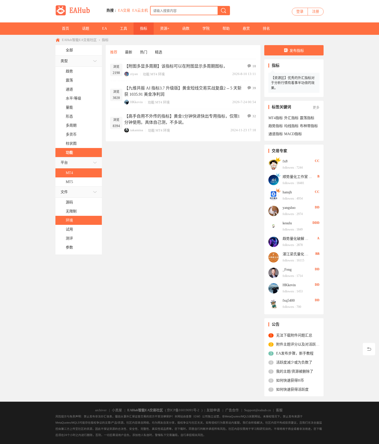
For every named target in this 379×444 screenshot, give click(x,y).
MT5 (69, 182)
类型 (64, 61)
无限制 (71, 211)
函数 (186, 28)
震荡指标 (307, 118)
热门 (143, 52)
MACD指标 (293, 134)
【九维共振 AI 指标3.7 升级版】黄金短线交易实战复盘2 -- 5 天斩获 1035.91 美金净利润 (183, 91)
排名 (266, 28)
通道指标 (275, 134)
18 (254, 66)
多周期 (71, 125)
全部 (69, 50)
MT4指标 (275, 118)
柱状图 (71, 143)
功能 (69, 152)
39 (254, 88)
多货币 (71, 134)
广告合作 (232, 410)
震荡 (69, 80)
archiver (100, 410)
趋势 (69, 71)
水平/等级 (73, 98)
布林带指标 (309, 126)
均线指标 (291, 126)
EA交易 (124, 10)
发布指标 (297, 51)
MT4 (69, 173)
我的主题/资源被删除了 (294, 371)
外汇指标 (291, 118)
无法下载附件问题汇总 (294, 335)
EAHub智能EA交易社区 (79, 40)
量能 (69, 107)
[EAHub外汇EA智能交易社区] (74, 15)
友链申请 (213, 410)
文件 (64, 192)
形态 (69, 116)
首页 (65, 28)
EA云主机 (140, 10)
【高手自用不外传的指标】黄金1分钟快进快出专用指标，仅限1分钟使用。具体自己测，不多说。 (182, 119)
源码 (69, 202)
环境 (69, 220)
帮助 (226, 28)
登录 (299, 11)
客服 (279, 410)
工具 (123, 28)
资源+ (164, 28)
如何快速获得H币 (290, 380)
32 (254, 116)
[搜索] (223, 10)
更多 (316, 107)
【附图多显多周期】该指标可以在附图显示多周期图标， (175, 66)
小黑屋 (117, 410)
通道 (69, 89)
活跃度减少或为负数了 (294, 362)
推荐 (113, 52)
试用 (69, 229)
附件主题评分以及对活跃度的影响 (297, 344)
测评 (69, 238)
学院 (206, 28)
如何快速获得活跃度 (292, 389)
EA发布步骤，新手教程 (295, 353)
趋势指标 (275, 126)
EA (104, 28)
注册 (315, 11)
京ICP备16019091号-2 (183, 410)
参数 (69, 247)
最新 (128, 52)
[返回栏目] (369, 349)
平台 (64, 163)
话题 (85, 28)
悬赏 (246, 28)
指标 (143, 28)
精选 (158, 52)
